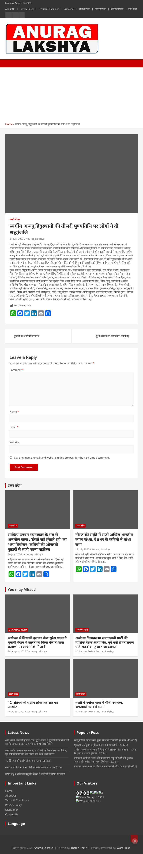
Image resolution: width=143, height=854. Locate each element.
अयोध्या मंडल (84, 8)
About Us (10, 8)
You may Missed (22, 589)
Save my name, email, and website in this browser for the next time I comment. (62, 457)
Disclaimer (69, 8)
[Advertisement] (71, 93)
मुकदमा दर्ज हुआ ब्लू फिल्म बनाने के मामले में (95, 745)
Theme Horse (79, 847)
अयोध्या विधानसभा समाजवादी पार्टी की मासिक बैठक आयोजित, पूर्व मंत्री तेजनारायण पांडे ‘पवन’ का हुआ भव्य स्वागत (104, 642)
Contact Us (11, 814)
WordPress (123, 847)
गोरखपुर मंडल (100, 8)
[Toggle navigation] (9, 63)
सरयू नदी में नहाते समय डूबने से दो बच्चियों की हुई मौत (100, 740)
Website (14, 442)
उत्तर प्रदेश (14, 485)
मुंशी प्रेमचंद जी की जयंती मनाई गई (112, 336)
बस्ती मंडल (132, 8)
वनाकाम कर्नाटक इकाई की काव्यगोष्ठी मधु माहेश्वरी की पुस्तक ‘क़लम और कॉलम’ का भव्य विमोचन (103, 759)
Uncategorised (18, 629)
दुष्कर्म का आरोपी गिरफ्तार (26, 336)
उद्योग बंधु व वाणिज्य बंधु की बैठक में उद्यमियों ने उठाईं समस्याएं (35, 774)
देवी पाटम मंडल (117, 8)
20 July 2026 (15, 554)
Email (14, 427)
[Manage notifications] (135, 841)
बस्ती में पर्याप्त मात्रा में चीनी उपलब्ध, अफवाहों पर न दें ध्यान (99, 704)
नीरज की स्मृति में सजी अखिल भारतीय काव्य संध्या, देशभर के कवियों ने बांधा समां (104, 539)
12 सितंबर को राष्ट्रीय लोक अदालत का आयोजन (33, 704)
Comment (17, 370)
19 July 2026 (82, 549)
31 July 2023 (17, 238)
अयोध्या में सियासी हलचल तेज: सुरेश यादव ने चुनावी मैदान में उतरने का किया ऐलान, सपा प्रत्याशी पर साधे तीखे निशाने (37, 642)
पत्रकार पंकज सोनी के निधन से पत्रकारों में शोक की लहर (100, 766)
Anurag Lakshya (35, 238)
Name (14, 411)
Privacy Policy (27, 8)
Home (9, 791)
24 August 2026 (17, 651)
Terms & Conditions (49, 8)
